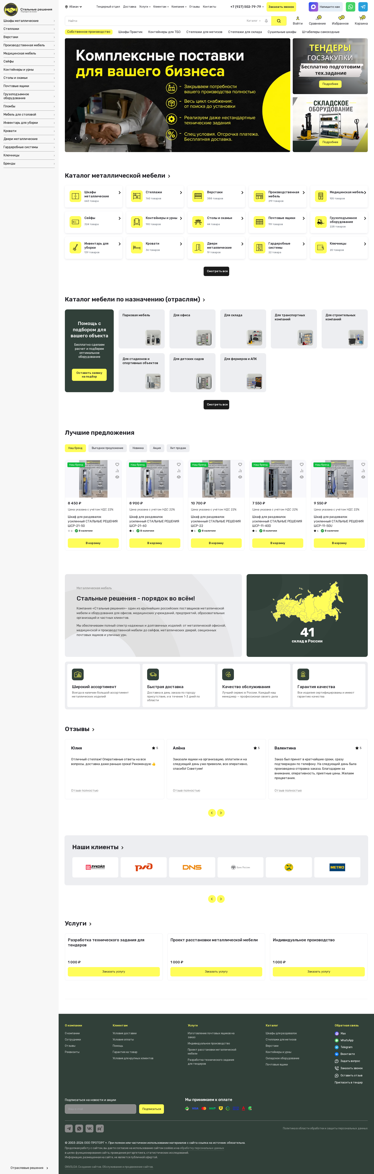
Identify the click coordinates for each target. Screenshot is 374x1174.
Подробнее (330, 84)
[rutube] (100, 1128)
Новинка (138, 448)
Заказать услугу (113, 971)
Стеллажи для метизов (281, 1039)
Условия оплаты (123, 1039)
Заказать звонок (281, 7)
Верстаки (272, 1046)
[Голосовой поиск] (266, 21)
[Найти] (278, 21)
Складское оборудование (282, 1058)
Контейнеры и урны (278, 1052)
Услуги (193, 1025)
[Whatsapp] (350, 7)
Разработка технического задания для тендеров (106, 942)
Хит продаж (178, 448)
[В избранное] (117, 464)
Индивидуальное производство (304, 940)
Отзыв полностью (84, 790)
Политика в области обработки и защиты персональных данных (325, 1128)
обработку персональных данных (202, 1148)
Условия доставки (125, 1033)
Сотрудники (73, 1039)
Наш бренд (75, 448)
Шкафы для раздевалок (281, 1033)
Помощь (118, 1046)
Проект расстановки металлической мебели (214, 940)
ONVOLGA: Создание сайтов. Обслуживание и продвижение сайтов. (109, 1167)
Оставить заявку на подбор (89, 375)
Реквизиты (72, 1052)
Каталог (272, 1025)
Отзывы (70, 1046)
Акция (157, 448)
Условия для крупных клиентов (133, 1058)
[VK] (89, 1128)
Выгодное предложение (107, 448)
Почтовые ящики (277, 1064)
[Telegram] (363, 7)
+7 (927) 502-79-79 (245, 7)
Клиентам (120, 1025)
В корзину (93, 543)
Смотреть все (217, 271)
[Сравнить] (117, 471)
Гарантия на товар (125, 1052)
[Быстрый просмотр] (117, 477)
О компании (73, 1025)
